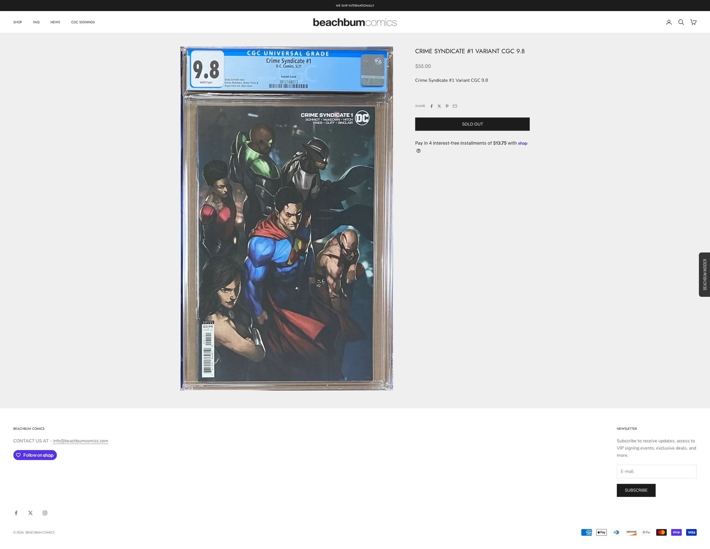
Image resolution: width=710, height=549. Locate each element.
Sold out (472, 124)
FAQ (36, 22)
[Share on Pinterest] (447, 106)
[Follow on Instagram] (45, 513)
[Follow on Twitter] (30, 513)
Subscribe (636, 490)
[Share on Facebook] (431, 106)
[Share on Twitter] (439, 106)
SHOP (17, 22)
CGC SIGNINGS (83, 22)
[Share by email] (455, 106)
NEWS (55, 22)
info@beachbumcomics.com (80, 441)
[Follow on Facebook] (16, 513)
